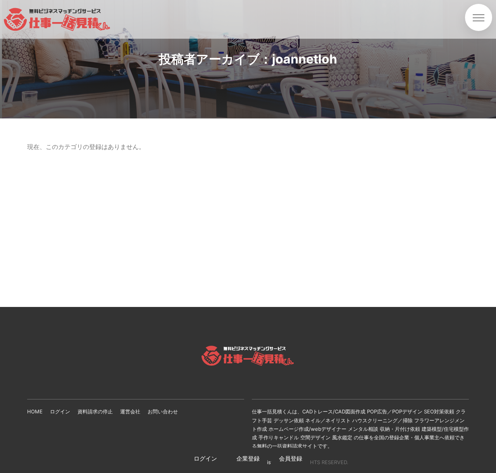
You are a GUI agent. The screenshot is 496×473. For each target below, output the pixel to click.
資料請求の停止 (95, 411)
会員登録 (290, 458)
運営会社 (130, 411)
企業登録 (248, 458)
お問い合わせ (163, 411)
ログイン (60, 411)
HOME (35, 411)
